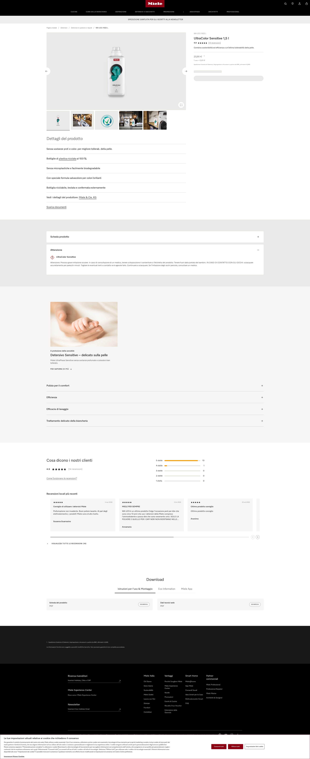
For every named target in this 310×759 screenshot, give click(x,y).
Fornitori (147, 708)
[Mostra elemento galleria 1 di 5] (58, 120)
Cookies (21, 756)
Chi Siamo (147, 681)
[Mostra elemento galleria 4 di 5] (130, 120)
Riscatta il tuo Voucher (173, 706)
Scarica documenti (56, 207)
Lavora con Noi (149, 699)
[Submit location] (120, 681)
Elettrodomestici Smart (194, 699)
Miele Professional (213, 685)
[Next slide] (186, 71)
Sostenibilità (148, 690)
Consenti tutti (219, 746)
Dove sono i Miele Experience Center (82, 695)
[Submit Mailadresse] (120, 710)
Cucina (74, 12)
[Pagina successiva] (258, 537)
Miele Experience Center (171, 687)
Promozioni (168, 12)
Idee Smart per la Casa (194, 695)
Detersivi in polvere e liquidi (81, 28)
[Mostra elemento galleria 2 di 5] (82, 120)
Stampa (147, 703)
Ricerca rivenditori (77, 676)
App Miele (189, 686)
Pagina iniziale (51, 28)
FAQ (187, 703)
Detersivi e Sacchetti (145, 12)
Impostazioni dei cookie (254, 746)
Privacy (15, 756)
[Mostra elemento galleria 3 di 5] (106, 120)
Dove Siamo (148, 686)
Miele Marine (211, 693)
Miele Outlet (148, 695)
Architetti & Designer (214, 698)
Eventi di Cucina (171, 701)
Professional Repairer (214, 689)
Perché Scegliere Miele (173, 681)
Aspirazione (120, 12)
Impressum (8, 756)
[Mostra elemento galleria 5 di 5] (155, 120)
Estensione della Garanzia (171, 711)
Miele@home (190, 681)
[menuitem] (75, 11)
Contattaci (148, 712)
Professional (233, 12)
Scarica (144, 604)
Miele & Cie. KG (88, 197)
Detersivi (64, 28)
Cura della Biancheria (96, 12)
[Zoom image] (181, 105)
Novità (167, 693)
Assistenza (195, 12)
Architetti (213, 12)
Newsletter (74, 704)
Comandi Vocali (191, 690)
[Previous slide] (46, 71)
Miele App (186, 589)
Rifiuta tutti (236, 746)
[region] (116, 71)
